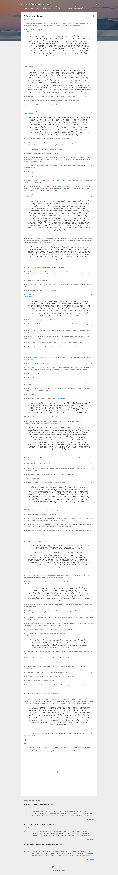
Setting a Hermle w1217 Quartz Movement (39, 824)
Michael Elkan (63, 870)
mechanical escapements (49, 353)
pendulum (68, 330)
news (26, 751)
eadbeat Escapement (35, 378)
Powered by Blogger (60, 867)
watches (65, 751)
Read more (90, 819)
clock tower (55, 747)
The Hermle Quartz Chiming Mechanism (38, 804)
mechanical (87, 747)
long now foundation (76, 747)
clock (38, 747)
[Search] (96, 4)
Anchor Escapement (34, 363)
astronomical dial (30, 747)
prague (59, 751)
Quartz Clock (32, 658)
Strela (30, 676)
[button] (93, 16)
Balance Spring (32, 357)
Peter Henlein (41, 267)
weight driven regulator (76, 751)
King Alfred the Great (59, 145)
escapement (64, 747)
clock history (45, 747)
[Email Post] (25, 744)
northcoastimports (49, 751)
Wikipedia (30, 32)
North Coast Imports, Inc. (37, 4)
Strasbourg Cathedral (63, 186)
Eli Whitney (47, 575)
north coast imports (35, 751)
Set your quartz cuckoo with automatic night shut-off (43, 845)
